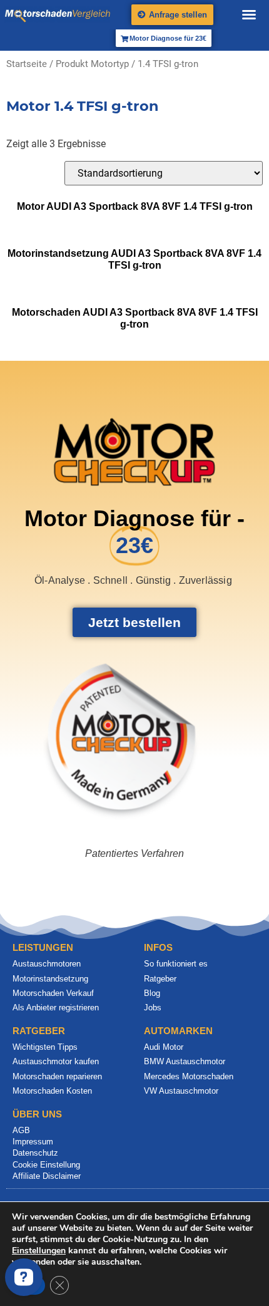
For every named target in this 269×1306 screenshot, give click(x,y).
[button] (249, 14)
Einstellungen (39, 1251)
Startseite (26, 64)
